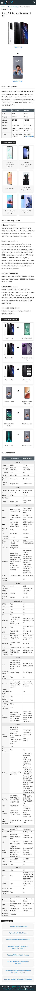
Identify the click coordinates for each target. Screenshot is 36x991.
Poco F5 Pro (18, 47)
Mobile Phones (12, 7)
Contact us (29, 989)
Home (3, 7)
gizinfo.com (16, 987)
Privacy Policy (7, 989)
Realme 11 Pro (18, 81)
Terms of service (19, 989)
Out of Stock (29, 136)
